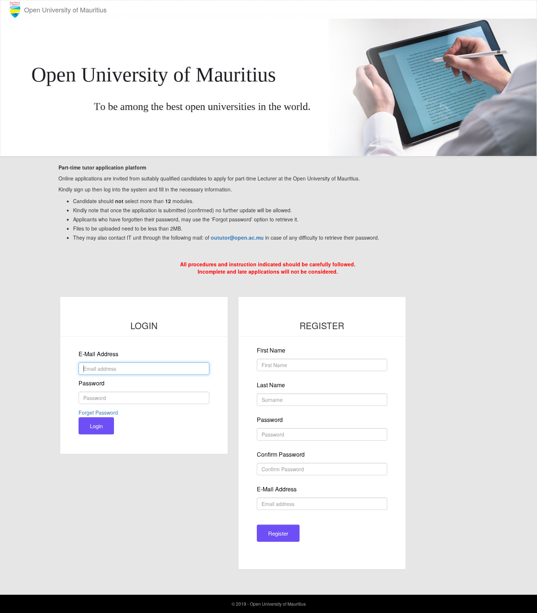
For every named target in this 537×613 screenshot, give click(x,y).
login (96, 426)
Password (91, 383)
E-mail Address (277, 489)
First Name (271, 350)
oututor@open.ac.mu (237, 237)
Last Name (271, 385)
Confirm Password (281, 454)
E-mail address (98, 354)
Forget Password (98, 412)
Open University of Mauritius (65, 9)
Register (278, 533)
